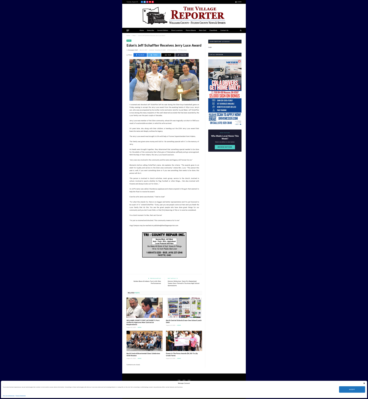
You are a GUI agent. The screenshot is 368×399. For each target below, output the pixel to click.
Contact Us (224, 30)
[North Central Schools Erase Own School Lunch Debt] (184, 308)
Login (210, 47)
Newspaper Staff (133, 50)
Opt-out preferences (9, 395)
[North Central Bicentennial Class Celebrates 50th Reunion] (145, 341)
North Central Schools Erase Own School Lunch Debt (183, 321)
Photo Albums (191, 30)
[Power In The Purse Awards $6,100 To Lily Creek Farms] (184, 341)
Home (142, 30)
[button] (364, 383)
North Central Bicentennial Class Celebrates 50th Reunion (143, 355)
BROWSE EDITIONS (225, 147)
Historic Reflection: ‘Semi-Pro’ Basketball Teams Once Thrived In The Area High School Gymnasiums (183, 283)
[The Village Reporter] (184, 16)
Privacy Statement (21, 395)
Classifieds (213, 30)
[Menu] (128, 30)
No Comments (173, 50)
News (129, 40)
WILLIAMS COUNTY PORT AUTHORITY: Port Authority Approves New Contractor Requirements (143, 323)
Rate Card (202, 30)
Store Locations (177, 30)
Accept (352, 389)
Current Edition (162, 30)
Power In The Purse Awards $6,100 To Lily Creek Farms (182, 355)
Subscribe (150, 30)
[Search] (241, 30)
